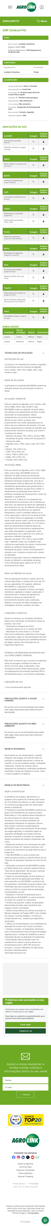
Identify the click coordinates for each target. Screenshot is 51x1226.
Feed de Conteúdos (25, 1170)
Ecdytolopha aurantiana (13, 221)
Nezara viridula (14, 277)
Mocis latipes (15, 165)
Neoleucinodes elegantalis (15, 300)
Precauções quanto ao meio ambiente (20, 724)
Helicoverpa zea (14, 294)
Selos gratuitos (26, 1173)
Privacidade (33, 1184)
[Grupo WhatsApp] (45, 1220)
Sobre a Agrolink (25, 1163)
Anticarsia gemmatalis (13, 270)
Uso (23, 1213)
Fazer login (25, 1024)
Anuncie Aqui (25, 1167)
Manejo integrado (15, 749)
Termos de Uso (19, 1184)
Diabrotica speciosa (13, 238)
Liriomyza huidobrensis (13, 181)
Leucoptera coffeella (15, 198)
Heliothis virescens (15, 148)
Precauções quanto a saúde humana (21, 699)
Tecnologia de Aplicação (19, 353)
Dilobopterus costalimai (13, 214)
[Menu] (10, 7)
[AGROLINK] (26, 7)
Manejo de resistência (17, 785)
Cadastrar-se (25, 1031)
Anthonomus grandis (12, 142)
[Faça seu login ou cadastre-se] (41, 7)
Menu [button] (43, 21)
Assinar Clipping (25, 1176)
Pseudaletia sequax (15, 317)
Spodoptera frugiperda (13, 254)
